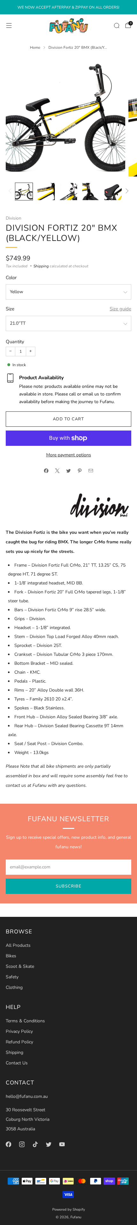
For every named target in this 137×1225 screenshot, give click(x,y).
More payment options (68, 455)
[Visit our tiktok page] (35, 1144)
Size (10, 309)
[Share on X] (57, 471)
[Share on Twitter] (68, 471)
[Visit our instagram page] (21, 1144)
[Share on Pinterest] (79, 471)
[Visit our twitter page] (48, 1144)
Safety (12, 977)
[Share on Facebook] (46, 471)
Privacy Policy (19, 1031)
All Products (18, 945)
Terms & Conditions (25, 1021)
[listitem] (68, 7)
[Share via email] (91, 471)
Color (11, 277)
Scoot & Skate (20, 966)
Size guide (120, 309)
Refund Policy (19, 1042)
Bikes (11, 956)
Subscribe (69, 886)
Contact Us (17, 1063)
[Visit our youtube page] (61, 1144)
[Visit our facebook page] (8, 1144)
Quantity (15, 341)
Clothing (14, 987)
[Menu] (9, 25)
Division (13, 218)
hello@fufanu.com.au (27, 1096)
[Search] (116, 25)
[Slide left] (11, 191)
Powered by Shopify (68, 1209)
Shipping (41, 266)
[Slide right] (126, 191)
